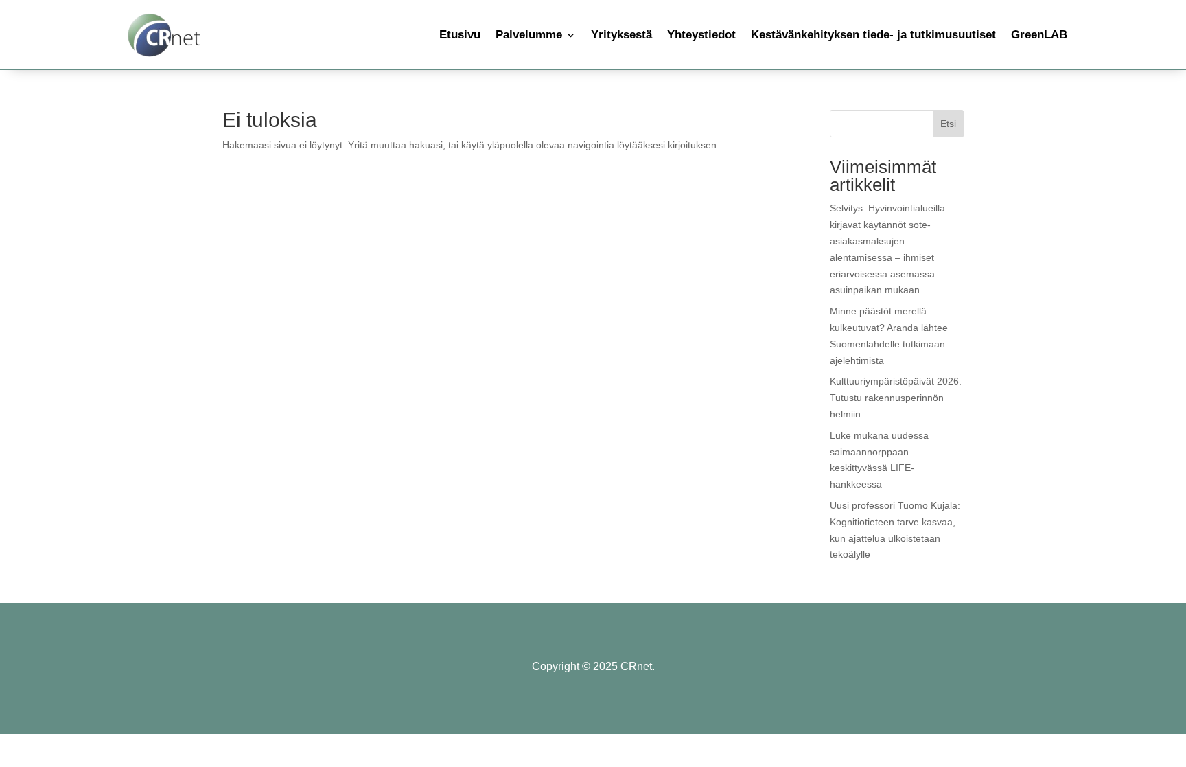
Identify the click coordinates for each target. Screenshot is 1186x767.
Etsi (948, 123)
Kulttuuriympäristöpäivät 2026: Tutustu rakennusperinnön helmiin (896, 398)
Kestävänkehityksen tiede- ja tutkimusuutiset (873, 34)
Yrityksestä (621, 34)
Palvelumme (529, 34)
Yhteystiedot (701, 34)
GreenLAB (1039, 34)
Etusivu (459, 34)
